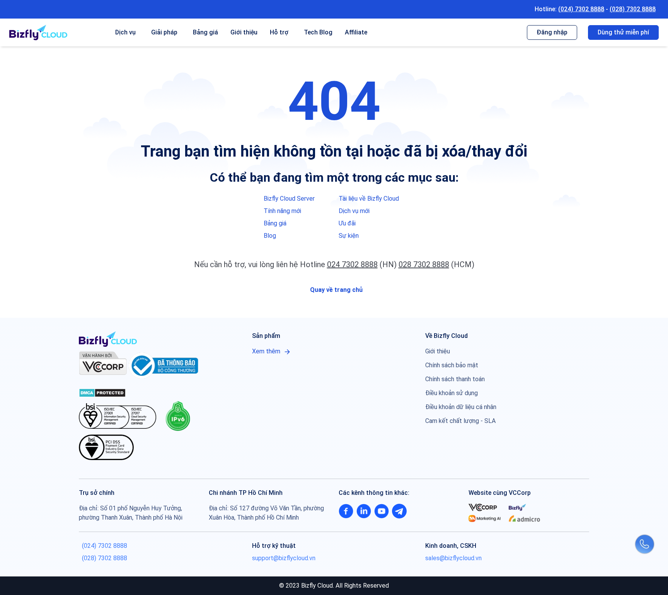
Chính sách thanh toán (455, 379)
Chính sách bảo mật (451, 365)
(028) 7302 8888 (633, 9)
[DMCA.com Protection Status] (102, 392)
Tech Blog (318, 32)
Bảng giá (205, 32)
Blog (270, 235)
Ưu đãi (347, 223)
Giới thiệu (243, 32)
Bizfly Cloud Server (289, 198)
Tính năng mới (282, 211)
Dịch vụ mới (354, 211)
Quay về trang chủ (335, 289)
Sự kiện (349, 235)
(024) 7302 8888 (581, 9)
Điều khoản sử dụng (451, 393)
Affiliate (356, 32)
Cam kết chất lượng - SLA (460, 421)
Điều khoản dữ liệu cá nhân (460, 407)
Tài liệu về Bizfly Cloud (369, 198)
